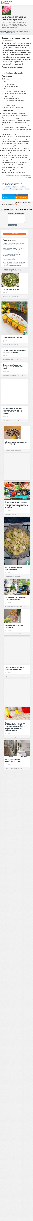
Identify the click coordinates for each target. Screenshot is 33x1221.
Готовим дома (6, 420)
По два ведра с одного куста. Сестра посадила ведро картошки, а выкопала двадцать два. (16, 793)
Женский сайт (6, 296)
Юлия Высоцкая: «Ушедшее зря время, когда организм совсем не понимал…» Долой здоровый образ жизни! (14, 263)
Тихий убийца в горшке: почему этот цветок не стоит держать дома (13, 248)
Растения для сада (16, 189)
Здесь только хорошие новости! (11, 375)
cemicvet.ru (15, 175)
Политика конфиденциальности (12, 271)
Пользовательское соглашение (12, 269)
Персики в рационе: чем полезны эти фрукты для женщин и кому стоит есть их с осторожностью (16, 1146)
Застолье (7, 514)
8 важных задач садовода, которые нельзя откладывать (16, 890)
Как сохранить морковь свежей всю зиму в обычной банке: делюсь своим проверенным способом (17, 1208)
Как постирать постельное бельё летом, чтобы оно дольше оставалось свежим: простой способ (16, 1111)
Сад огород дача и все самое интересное (14, 18)
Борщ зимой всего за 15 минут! (16, 921)
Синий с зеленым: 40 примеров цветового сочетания (16, 598)
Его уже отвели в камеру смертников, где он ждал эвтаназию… (14, 244)
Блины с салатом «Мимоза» (13, 338)
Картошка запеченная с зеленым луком (14, 568)
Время (8, 187)
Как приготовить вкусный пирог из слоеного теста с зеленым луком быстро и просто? (12, 410)
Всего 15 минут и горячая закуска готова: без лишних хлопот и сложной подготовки (16, 827)
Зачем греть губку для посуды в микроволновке (16, 1077)
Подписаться (14, 234)
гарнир (15, 187)
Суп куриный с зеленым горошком (14, 626)
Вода (27, 189)
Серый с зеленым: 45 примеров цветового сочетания (14, 351)
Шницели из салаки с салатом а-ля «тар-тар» (16, 443)
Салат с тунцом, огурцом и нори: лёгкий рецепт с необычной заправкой (15, 1045)
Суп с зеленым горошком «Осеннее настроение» (14, 668)
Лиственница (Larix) (9, 259)
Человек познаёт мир (10, 768)
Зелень (23, 187)
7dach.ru (28, 178)
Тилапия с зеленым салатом (7, 32)
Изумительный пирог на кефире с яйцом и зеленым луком (13, 366)
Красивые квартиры (8, 359)
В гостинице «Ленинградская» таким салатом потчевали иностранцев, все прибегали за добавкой (16, 504)
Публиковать (12, 225)
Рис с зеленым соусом (11, 289)
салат (5, 189)
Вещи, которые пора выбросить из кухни (13, 760)
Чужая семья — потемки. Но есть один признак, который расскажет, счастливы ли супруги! (14, 254)
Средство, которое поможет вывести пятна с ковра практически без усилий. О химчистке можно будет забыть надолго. (15, 726)
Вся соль (2, 31)
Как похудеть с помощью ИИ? (16, 951)
